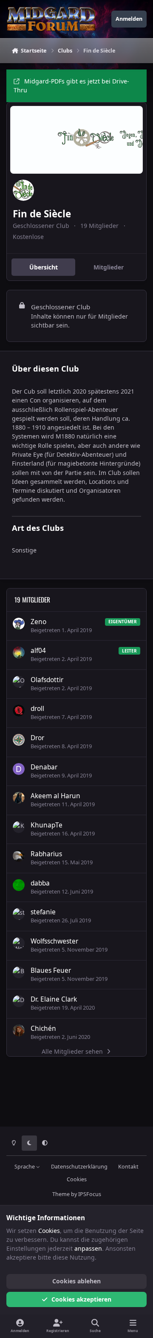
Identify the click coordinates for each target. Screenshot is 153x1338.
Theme (61, 1194)
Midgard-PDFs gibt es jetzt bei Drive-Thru (71, 85)
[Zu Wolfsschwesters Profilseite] (19, 943)
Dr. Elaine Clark (54, 999)
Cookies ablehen (76, 1281)
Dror (37, 737)
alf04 (38, 650)
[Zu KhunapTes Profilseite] (19, 827)
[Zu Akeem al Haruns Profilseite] (19, 798)
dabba (40, 883)
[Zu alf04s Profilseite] (19, 652)
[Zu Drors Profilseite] (19, 740)
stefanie (43, 912)
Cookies (77, 1179)
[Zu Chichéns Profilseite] (19, 1030)
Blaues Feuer (51, 970)
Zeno (38, 621)
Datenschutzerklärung (79, 1166)
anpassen (88, 1248)
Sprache (25, 1166)
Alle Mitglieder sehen (72, 1051)
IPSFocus (89, 1194)
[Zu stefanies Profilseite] (19, 914)
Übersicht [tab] (43, 267)
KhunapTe (46, 825)
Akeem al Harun (55, 795)
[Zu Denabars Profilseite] (19, 769)
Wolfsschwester (54, 941)
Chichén (43, 1028)
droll (37, 708)
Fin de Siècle (42, 213)
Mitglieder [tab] (109, 267)
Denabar (44, 767)
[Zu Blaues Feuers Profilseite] (19, 972)
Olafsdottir (47, 679)
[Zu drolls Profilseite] (19, 710)
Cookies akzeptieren (81, 1299)
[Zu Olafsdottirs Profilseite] (19, 682)
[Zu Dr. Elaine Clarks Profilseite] (19, 1001)
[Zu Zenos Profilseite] (19, 624)
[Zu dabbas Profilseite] (19, 885)
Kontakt (128, 1166)
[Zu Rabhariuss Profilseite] (19, 856)
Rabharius (46, 853)
